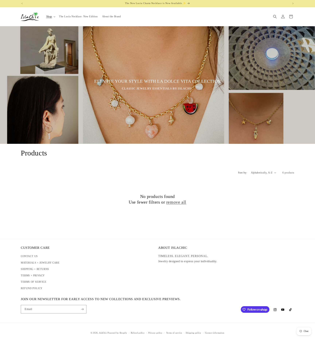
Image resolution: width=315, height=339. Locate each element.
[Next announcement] (293, 3)
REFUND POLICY (31, 288)
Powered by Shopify (117, 333)
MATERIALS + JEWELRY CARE (40, 262)
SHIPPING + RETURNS (35, 269)
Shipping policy (193, 333)
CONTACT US (29, 256)
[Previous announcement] (22, 3)
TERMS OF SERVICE (33, 281)
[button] (50, 16)
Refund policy (138, 333)
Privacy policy (155, 333)
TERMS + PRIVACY (33, 275)
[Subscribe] (82, 309)
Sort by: (242, 172)
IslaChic (103, 333)
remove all (176, 202)
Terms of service (174, 333)
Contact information (214, 333)
